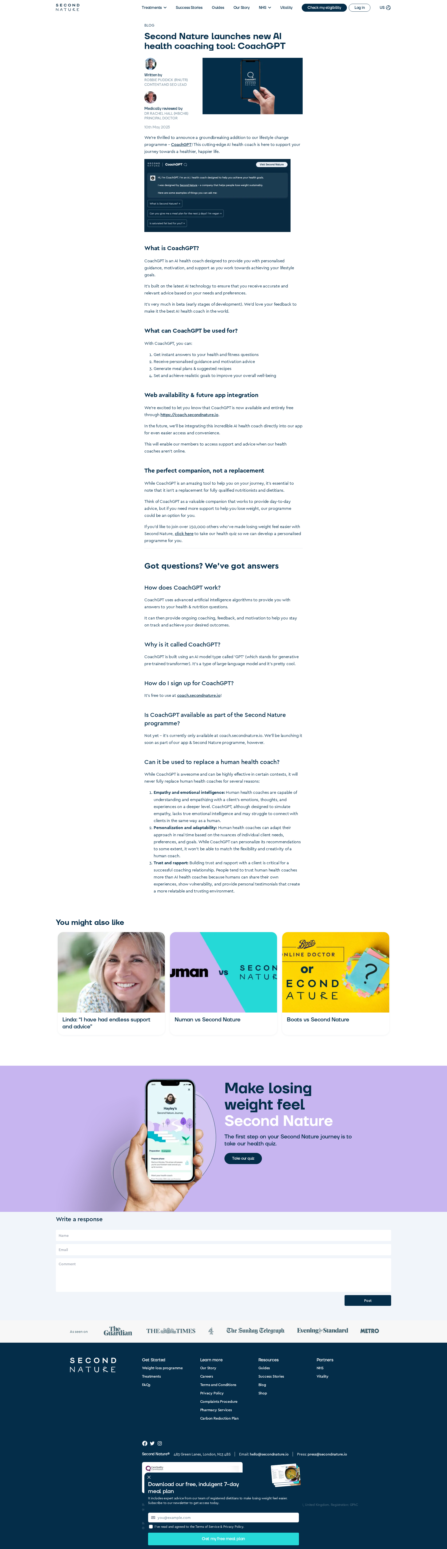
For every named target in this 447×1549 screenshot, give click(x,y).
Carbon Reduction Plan (219, 1418)
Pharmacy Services (216, 1409)
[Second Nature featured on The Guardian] (118, 1331)
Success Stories (189, 7)
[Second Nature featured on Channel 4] (210, 1331)
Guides (218, 7)
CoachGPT (181, 144)
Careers (206, 1376)
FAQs (146, 1384)
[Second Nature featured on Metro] (369, 1331)
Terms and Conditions (218, 1384)
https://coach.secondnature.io (189, 414)
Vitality (286, 7)
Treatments (152, 7)
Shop (262, 1393)
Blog (149, 25)
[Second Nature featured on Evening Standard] (322, 1332)
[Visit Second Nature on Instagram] (160, 1443)
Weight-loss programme (162, 1368)
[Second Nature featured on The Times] (170, 1331)
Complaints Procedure (219, 1401)
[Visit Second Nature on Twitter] (152, 1443)
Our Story (242, 7)
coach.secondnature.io (198, 695)
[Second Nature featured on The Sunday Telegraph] (256, 1331)
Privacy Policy (212, 1393)
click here (184, 533)
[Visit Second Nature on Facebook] (145, 1443)
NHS (262, 7)
